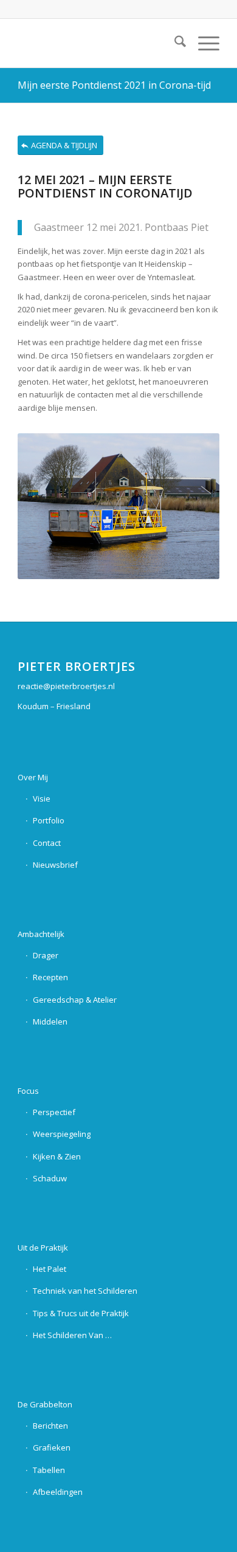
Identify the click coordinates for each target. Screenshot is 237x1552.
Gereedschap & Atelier (75, 999)
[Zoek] (174, 43)
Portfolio (48, 820)
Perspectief (54, 1112)
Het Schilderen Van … (72, 1335)
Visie (41, 798)
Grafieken (51, 1447)
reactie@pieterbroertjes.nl (66, 686)
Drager (45, 955)
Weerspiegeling (62, 1133)
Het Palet (49, 1268)
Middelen (50, 1021)
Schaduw (50, 1178)
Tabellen (49, 1469)
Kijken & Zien (57, 1156)
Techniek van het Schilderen (85, 1290)
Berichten (50, 1425)
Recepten (50, 977)
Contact (47, 842)
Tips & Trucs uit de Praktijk (81, 1313)
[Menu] (202, 43)
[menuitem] (174, 43)
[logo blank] (98, 43)
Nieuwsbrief (55, 864)
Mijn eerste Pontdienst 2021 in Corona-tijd (114, 85)
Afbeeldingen (58, 1491)
